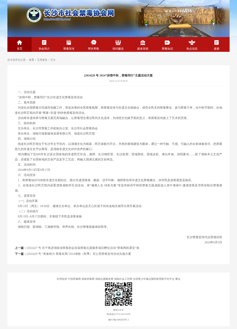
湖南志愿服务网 (104, 279)
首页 (19, 48)
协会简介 (44, 48)
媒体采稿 (142, 48)
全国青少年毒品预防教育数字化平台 (153, 279)
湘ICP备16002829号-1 (118, 319)
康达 (177, 279)
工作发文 (42, 59)
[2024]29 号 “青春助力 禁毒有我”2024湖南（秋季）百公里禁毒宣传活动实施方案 (79, 253)
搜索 (216, 48)
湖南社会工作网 (123, 279)
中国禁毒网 (74, 279)
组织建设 (118, 48)
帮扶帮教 (93, 48)
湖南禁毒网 (87, 279)
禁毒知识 (167, 48)
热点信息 (192, 48)
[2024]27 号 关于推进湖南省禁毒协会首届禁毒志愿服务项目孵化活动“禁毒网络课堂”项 (83, 247)
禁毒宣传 (68, 48)
